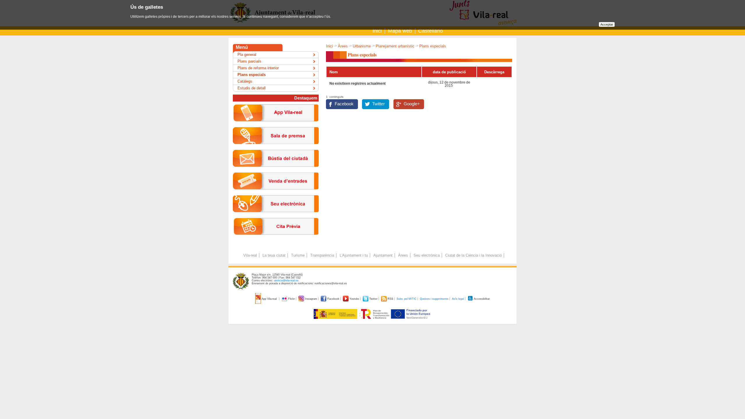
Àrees (343, 46)
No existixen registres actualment (357, 83)
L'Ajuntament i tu (354, 255)
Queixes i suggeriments (434, 298)
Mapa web (400, 31)
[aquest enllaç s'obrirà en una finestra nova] (276, 216)
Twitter (378, 104)
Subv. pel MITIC (406, 298)
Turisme (298, 255)
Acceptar (606, 24)
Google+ (412, 104)
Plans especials (251, 74)
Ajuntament (383, 255)
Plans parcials (249, 61)
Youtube (354, 298)
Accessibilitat (481, 298)
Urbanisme (362, 46)
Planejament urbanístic (395, 46)
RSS (390, 298)
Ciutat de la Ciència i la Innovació (473, 255)
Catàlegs (244, 81)
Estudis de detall (251, 88)
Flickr (291, 298)
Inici (377, 31)
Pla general (246, 54)
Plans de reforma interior (258, 68)
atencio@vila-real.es (286, 280)
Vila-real (250, 255)
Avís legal (458, 298)
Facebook (344, 104)
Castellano (430, 31)
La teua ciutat (273, 255)
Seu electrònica (427, 255)
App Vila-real (269, 298)
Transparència (322, 255)
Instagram (311, 298)
